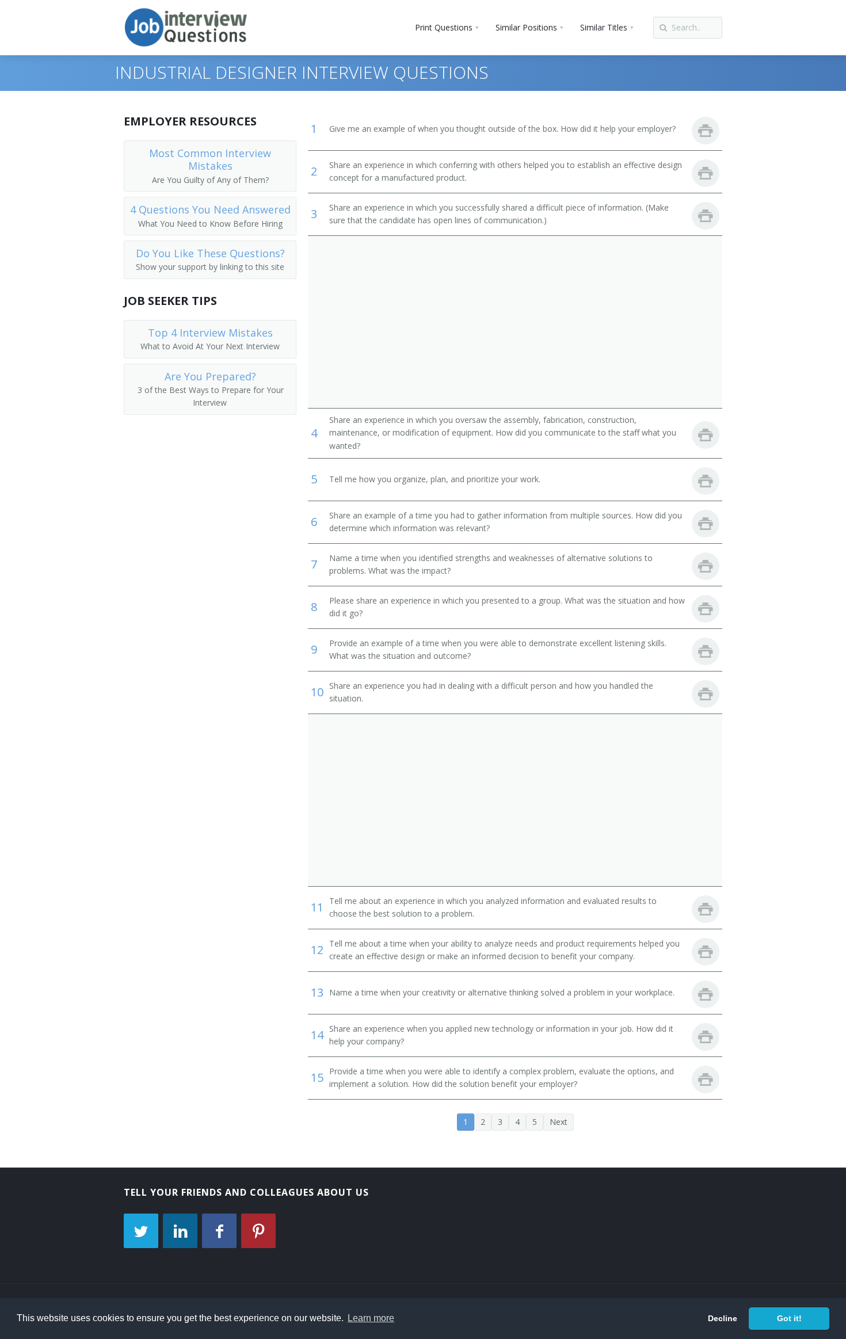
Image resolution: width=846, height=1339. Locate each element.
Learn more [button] (371, 1318)
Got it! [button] (789, 1318)
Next (558, 1121)
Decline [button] (722, 1318)
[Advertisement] (515, 321)
